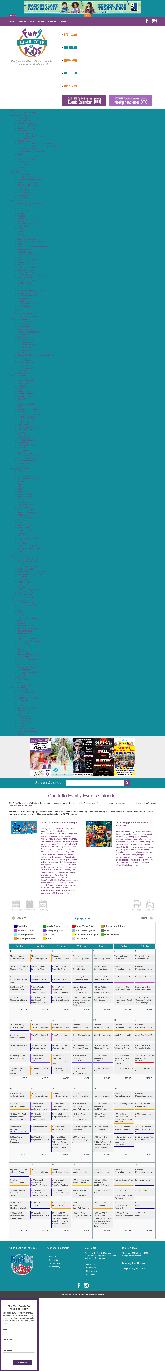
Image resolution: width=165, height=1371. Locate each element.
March (144, 918)
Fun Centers (22, 236)
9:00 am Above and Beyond (143, 1069)
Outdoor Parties (23, 437)
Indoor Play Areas (24, 252)
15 (11, 1088)
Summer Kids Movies (26, 728)
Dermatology (22, 337)
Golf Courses (22, 244)
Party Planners (23, 442)
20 (115, 1088)
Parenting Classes (24, 530)
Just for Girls (22, 514)
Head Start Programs (26, 128)
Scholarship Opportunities (27, 156)
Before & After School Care (28, 118)
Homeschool (22, 130)
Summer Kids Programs (27, 545)
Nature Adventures (25, 270)
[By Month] (16, 905)
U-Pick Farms (22, 734)
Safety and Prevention (26, 532)
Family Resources (19, 172)
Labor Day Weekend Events (28, 713)
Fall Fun (20, 703)
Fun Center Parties (25, 422)
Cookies (20, 406)
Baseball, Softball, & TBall (27, 605)
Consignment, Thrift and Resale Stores (33, 571)
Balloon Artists (23, 383)
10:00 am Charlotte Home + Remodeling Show (122, 1129)
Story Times (22, 543)
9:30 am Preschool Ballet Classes (101, 998)
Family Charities (24, 174)
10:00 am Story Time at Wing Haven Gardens (39, 1070)
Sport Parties (22, 463)
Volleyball (21, 677)
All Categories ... (83, 939)
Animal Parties (23, 378)
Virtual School (23, 169)
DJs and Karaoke (24, 411)
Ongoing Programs (26, 939)
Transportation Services (27, 164)
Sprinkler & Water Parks (27, 295)
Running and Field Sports (27, 654)
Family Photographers (26, 177)
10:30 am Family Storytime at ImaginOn (40, 1138)
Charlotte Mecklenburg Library (39, 957)
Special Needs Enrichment (28, 538)
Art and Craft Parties (25, 380)
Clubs (19, 484)
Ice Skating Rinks (24, 710)
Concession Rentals (25, 404)
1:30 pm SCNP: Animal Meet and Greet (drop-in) (17, 1215)
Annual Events (23, 690)
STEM (19, 540)
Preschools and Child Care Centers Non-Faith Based (38, 146)
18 (73, 1088)
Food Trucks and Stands (27, 419)
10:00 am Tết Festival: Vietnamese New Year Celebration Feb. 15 (19, 1116)
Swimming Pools (24, 298)
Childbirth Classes (24, 329)
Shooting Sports (23, 656)
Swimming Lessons (25, 669)
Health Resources (19, 319)
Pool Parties (22, 450)
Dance (20, 491)
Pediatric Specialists (25, 362)
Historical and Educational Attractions (32, 246)
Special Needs (53, 926)
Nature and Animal (25, 525)
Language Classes (25, 517)
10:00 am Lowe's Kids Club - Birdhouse (144, 1138)
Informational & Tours (114, 926)
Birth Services (23, 324)
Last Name (7, 1350)
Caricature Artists (24, 391)
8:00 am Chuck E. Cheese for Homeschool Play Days (59, 1059)
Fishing (20, 231)
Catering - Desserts (25, 393)
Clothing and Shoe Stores (27, 566)
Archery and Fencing (25, 602)
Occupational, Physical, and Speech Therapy (35, 355)
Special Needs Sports (26, 664)
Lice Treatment (23, 349)
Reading (20, 154)
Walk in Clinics (23, 373)
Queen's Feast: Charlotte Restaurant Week (18, 979)
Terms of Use (54, 1263)
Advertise (52, 21)
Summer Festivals (24, 723)
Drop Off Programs (25, 123)
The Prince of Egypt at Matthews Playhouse (19, 967)
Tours (19, 308)
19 (94, 1088)
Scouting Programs (25, 535)
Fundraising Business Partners (29, 179)
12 (94, 1020)
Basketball (21, 607)
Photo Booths (22, 447)
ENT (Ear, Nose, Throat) (27, 339)
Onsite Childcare (24, 141)
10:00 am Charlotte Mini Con (143, 1214)
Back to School (23, 695)
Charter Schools (24, 120)
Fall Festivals (22, 700)
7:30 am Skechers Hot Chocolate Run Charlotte (144, 1058)
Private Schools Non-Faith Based (30, 151)
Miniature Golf (23, 262)
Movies (20, 264)
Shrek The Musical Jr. (123, 977)
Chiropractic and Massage (28, 331)
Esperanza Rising (142, 1180)
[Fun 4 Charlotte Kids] (32, 42)
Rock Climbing (23, 651)
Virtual (20, 551)
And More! (90, 1274)
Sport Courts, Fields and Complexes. (32, 290)
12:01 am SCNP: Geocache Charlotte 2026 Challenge (143, 1000)
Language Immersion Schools (29, 136)
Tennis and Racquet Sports (28, 672)
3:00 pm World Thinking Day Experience (16, 1139)
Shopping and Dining (20, 556)
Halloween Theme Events (27, 708)
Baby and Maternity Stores (28, 558)
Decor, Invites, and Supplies (28, 409)
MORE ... (25, 1010)
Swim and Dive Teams (26, 667)
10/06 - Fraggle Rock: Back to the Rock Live (132, 824)
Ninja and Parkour (24, 643)
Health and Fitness (25, 625)
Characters (21, 398)
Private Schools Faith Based (28, 148)
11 (73, 1020)
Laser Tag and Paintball (27, 254)
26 (94, 1165)
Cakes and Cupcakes (26, 388)
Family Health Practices (27, 347)
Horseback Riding (24, 633)
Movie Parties (22, 435)
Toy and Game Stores (26, 597)
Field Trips (21, 228)
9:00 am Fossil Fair (143, 1190)
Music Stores (22, 587)
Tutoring (20, 166)
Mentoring (21, 520)
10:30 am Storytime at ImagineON (40, 1128)
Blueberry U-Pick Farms (27, 697)
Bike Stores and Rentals (27, 561)
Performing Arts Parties (26, 445)
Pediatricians (22, 365)
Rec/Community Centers (27, 280)
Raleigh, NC (91, 1264)
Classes (50, 934)
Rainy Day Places (24, 277)
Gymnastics (22, 623)
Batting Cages (23, 210)
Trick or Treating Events (27, 731)
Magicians (21, 432)
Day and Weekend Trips (27, 221)
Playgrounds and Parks (26, 272)
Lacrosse (21, 636)
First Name (7, 1339)
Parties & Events (19, 375)
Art (18, 473)
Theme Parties (23, 465)
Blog (32, 21)
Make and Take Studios (27, 259)
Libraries (20, 257)
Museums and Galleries (27, 267)
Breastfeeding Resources (27, 326)
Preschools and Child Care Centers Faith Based (36, 143)
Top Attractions (23, 306)
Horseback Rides (24, 249)
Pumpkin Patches (24, 718)
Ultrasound (21, 370)
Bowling (20, 213)
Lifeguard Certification (26, 638)
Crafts (19, 489)
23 (32, 1165)
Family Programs (24, 502)
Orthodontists (22, 357)
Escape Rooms (23, 226)
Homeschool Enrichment (27, 512)
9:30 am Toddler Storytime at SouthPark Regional (39, 989)
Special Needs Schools (26, 159)
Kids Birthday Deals (25, 429)
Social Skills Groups (25, 190)
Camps (15, 110)
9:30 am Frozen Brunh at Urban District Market (19, 1070)
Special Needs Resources (27, 192)
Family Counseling (24, 342)
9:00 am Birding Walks (123, 1068)
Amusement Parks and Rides (29, 203)
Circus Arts (21, 481)
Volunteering (22, 553)
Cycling (20, 612)
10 (53, 1020)
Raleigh (87, 15)
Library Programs (54, 930)
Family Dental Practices (27, 344)
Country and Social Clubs (27, 218)
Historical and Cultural (26, 509)
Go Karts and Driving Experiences (31, 241)
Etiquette (21, 499)
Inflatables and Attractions (28, 427)
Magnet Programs (24, 138)
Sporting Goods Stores (26, 592)
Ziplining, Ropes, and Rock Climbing (32, 316)
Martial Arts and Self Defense (29, 641)
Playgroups (22, 187)
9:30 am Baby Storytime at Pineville (60, 998)
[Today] (43, 905)
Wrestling (21, 682)
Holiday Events (111, 934)
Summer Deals (23, 721)
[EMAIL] (150, 905)
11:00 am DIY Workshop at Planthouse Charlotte (18, 1129)
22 (11, 1165)
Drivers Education (24, 496)
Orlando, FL (91, 1267)
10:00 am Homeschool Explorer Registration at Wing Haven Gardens (82, 1001)
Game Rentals (23, 424)
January (21, 918)
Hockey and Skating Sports (28, 628)
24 (53, 1165)
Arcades (20, 208)
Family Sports (23, 615)
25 (73, 1165)
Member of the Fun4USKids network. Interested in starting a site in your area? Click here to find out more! (100, 1255)
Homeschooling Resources (28, 182)
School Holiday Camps (26, 112)
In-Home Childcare (25, 133)
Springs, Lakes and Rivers (28, 293)
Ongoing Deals (23, 715)
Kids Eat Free (22, 584)
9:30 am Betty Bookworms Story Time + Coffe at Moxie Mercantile (123, 1118)
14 (136, 1020)
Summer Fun (22, 726)
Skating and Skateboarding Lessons (32, 659)
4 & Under (21, 471)
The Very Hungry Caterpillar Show (17, 957)
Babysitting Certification (26, 476)
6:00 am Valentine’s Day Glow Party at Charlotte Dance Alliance (122, 1059)
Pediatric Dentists (24, 360)
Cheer (19, 610)
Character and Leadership (28, 478)
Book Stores (22, 563)
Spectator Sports (24, 288)
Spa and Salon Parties (26, 458)
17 (53, 1088)
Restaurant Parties (25, 453)
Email (5, 1329)
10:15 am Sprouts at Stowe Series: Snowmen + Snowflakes (122, 1141)
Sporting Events (25, 934)
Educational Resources (26, 125)
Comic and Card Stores (26, 569)
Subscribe (22, 1362)
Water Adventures (24, 313)
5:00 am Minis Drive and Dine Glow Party (81, 1181)
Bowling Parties (23, 386)
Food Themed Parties (26, 417)
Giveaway (64, 21)
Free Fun (21, 233)
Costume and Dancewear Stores (30, 574)
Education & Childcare (21, 115)
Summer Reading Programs (28, 548)
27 (115, 1165)
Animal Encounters (25, 205)
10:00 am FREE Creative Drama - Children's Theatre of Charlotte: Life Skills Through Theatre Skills (102, 1143)
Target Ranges (23, 301)
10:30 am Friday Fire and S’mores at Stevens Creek (123, 1205)
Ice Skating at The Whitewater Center (38, 978)
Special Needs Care (25, 368)
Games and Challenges (27, 239)
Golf (19, 620)
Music (19, 522)
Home (11, 21)
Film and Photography (26, 504)
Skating (20, 285)
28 (136, 1165)
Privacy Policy (54, 1266)
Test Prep (21, 161)
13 (115, 1020)
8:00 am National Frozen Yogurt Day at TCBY (123, 1000)
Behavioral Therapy (25, 321)
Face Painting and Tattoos (28, 414)
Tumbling (21, 674)
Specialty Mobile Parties (27, 460)
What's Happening (19, 687)
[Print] (136, 905)
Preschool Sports (24, 646)
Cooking (20, 486)
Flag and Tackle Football (27, 618)
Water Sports (22, 679)
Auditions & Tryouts (85, 930)
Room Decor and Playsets (28, 589)
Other (107, 930)
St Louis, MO (91, 1271)
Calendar (22, 21)
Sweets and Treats (25, 594)
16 (32, 1088)
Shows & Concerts (26, 930)
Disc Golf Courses (24, 223)
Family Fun (22, 926)
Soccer (20, 661)
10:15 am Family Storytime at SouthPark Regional (39, 1000)
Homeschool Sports (25, 630)
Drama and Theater (25, 494)
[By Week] (29, 905)
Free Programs (23, 507)
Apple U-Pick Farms (25, 692)
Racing (20, 648)
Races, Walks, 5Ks (84, 926)
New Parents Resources (27, 185)
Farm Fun (21, 705)
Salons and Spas (24, 282)
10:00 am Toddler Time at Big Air (59, 1128)
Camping (21, 215)
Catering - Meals (24, 396)
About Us (52, 1256)
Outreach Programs (25, 527)
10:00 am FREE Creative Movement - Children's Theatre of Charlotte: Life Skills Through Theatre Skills (60, 1143)
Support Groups (23, 195)
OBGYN (20, 352)
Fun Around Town (19, 200)
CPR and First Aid (24, 334)
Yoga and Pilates (24, 685)
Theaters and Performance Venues (31, 303)
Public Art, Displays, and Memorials (31, 275)
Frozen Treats (23, 581)
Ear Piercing (22, 576)
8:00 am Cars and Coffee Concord (142, 1105)
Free (48, 939)
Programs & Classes (20, 468)
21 (136, 1088)
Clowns (20, 401)
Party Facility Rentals (26, 440)
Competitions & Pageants (87, 934)
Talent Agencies (23, 197)
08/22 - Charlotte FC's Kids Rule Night (59, 822)
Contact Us (53, 1260)
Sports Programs (19, 600)
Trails (19, 311)
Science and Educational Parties (30, 455)
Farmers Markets (24, 579)
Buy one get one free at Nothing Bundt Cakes (18, 1172)
